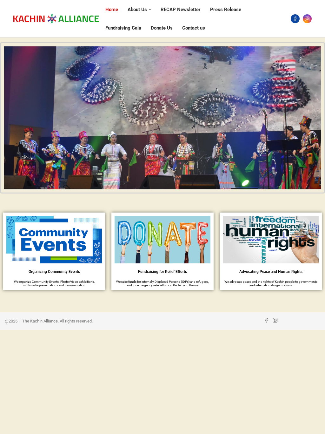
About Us (137, 9)
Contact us (193, 28)
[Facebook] (295, 18)
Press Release (225, 9)
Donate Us (162, 28)
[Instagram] (307, 18)
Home (111, 9)
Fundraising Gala (123, 28)
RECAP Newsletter (181, 9)
